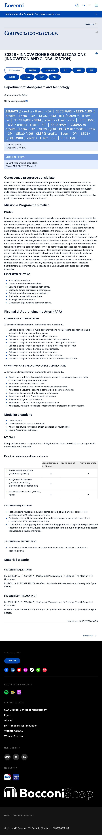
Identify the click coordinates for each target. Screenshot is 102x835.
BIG (91, 70)
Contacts (12, 661)
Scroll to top (88, 636)
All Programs (14, 70)
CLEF (41, 77)
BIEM (79, 70)
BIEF (65, 70)
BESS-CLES (50, 70)
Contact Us (89, 24)
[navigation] (51, 14)
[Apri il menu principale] (96, 5)
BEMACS (32, 70)
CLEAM (27, 77)
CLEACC (11, 77)
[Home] (14, 5)
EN (83, 5)
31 (26, 101)
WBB (54, 77)
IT (90, 5)
